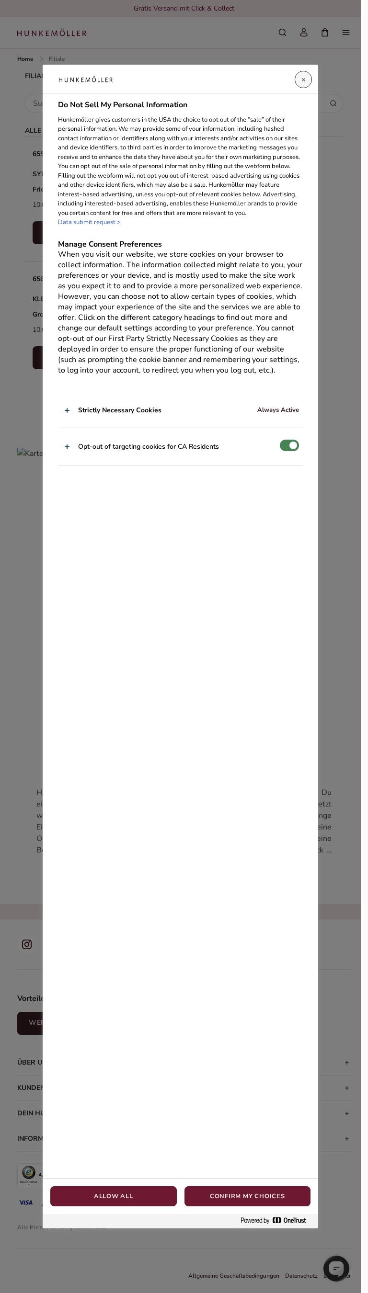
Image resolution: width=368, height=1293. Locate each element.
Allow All (113, 1196)
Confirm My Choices (247, 1196)
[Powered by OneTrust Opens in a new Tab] (277, 1221)
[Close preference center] (303, 79)
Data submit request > (89, 222)
